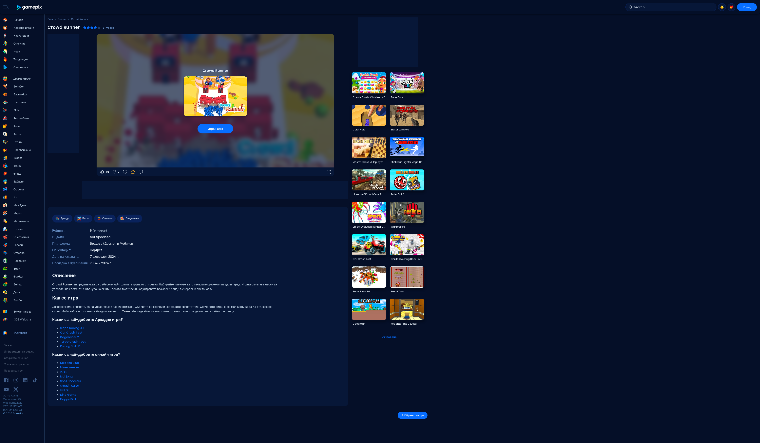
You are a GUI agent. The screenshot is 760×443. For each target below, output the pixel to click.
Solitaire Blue (69, 363)
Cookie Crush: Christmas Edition (369, 97)
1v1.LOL (64, 390)
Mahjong (66, 376)
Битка (85, 218)
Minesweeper (70, 367)
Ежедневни (132, 218)
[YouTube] (6, 390)
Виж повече (388, 337)
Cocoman (359, 323)
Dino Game (68, 395)
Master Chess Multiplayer (368, 162)
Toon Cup (397, 97)
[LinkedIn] (25, 381)
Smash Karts (69, 385)
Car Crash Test (71, 332)
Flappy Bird (68, 399)
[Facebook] (6, 381)
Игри (50, 19)
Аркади (62, 19)
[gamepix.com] (29, 7)
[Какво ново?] (722, 7)
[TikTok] (35, 381)
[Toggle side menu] (5, 7)
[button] (21, 20)
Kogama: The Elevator (404, 323)
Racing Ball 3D (70, 346)
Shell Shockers (70, 381)
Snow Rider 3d (361, 291)
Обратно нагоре (414, 415)
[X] (16, 390)
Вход (746, 7)
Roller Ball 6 (398, 194)
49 (107, 172)
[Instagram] (16, 381)
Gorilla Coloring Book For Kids (407, 259)
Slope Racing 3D (72, 328)
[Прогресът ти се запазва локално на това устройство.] (133, 171)
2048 (63, 372)
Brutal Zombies (400, 129)
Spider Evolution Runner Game (369, 226)
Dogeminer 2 (69, 337)
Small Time (397, 291)
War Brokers (398, 226)
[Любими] (731, 7)
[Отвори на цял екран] (328, 171)
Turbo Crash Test (73, 341)
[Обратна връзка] (141, 171)
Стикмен (107, 218)
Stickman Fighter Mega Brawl (407, 162)
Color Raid (359, 129)
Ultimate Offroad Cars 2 (367, 194)
